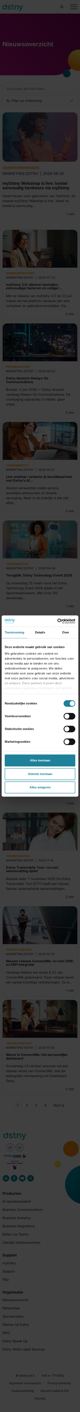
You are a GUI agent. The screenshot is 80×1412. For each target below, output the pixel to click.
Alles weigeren (40, 787)
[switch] (69, 716)
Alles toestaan (40, 760)
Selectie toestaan (40, 774)
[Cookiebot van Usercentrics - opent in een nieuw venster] (57, 621)
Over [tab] (65, 632)
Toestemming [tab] (14, 632)
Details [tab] (40, 632)
